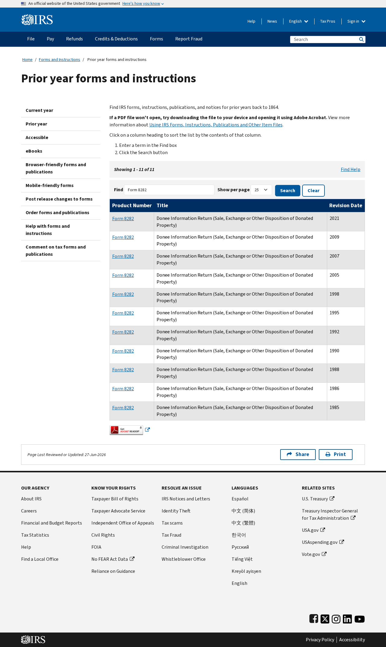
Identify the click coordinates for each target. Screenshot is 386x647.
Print (340, 454)
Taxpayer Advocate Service (118, 511)
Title (162, 205)
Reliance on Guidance (113, 571)
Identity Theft (176, 511)
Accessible (37, 137)
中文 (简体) (243, 511)
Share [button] (302, 454)
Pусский (240, 547)
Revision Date (345, 205)
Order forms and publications (57, 212)
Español (240, 499)
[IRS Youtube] (359, 617)
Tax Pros (327, 21)
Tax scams (172, 523)
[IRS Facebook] (313, 617)
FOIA (96, 547)
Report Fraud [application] (188, 39)
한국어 (239, 535)
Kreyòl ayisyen (246, 571)
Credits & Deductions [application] (116, 39)
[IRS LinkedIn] (347, 617)
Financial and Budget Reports (51, 523)
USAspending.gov (319, 542)
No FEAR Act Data (109, 559)
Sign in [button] (353, 21)
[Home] (37, 17)
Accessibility (352, 640)
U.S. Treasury (315, 499)
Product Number (132, 205)
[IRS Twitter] (325, 617)
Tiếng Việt (242, 559)
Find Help (350, 169)
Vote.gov (311, 554)
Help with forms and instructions (48, 229)
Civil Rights (103, 535)
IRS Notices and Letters (186, 499)
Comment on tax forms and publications (56, 250)
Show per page (233, 189)
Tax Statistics (35, 535)
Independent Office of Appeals (122, 523)
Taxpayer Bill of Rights (114, 499)
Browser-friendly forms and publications (56, 168)
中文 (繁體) (243, 523)
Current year (39, 110)
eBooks (34, 151)
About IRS (31, 499)
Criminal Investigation (185, 547)
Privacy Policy (320, 640)
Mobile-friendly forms (50, 185)
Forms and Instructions (59, 59)
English (296, 21)
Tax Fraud (171, 535)
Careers (29, 511)
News (272, 21)
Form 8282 (123, 218)
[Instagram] (336, 617)
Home (27, 59)
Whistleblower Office (184, 559)
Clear (313, 190)
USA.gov (310, 530)
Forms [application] (156, 39)
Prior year (36, 124)
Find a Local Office (40, 559)
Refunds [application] (74, 39)
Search (361, 39)
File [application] (31, 39)
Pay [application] (50, 39)
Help (251, 21)
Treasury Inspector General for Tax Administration (330, 514)
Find (118, 189)
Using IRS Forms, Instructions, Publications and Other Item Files (216, 125)
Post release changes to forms (59, 199)
